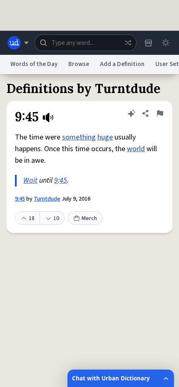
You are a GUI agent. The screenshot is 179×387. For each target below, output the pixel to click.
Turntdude (47, 199)
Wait (30, 180)
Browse (78, 64)
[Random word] (128, 43)
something (79, 137)
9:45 (20, 199)
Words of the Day (33, 64)
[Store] (148, 42)
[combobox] (86, 42)
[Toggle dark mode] (165, 42)
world (136, 149)
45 (63, 180)
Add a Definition (122, 64)
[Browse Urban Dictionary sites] (18, 42)
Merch (89, 218)
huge (105, 137)
